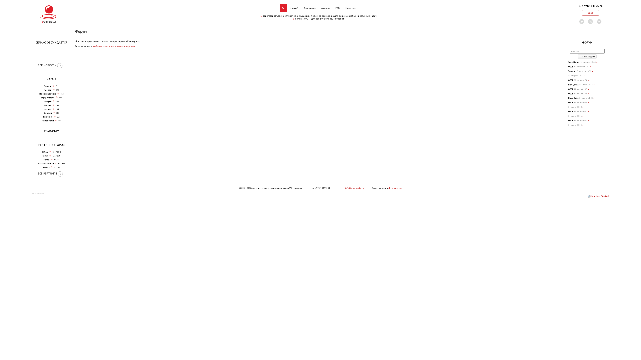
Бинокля (48, 113)
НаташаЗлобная (46, 163)
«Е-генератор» (395, 188)
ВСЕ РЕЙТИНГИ (47, 173)
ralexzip (47, 90)
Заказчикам (310, 8)
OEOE (570, 67)
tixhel (45, 156)
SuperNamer (574, 62)
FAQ (338, 8)
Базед (46, 159)
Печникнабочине (47, 94)
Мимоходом (48, 121)
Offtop (45, 152)
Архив (35, 193)
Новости (349, 8)
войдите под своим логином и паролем (114, 46)
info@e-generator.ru (354, 188)
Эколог (47, 86)
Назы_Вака (573, 85)
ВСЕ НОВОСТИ (47, 65)
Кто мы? (294, 8)
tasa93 (46, 167)
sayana (47, 109)
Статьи (41, 193)
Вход (590, 13)
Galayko (48, 101)
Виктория (47, 117)
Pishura (47, 105)
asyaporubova (47, 97)
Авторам (325, 8)
